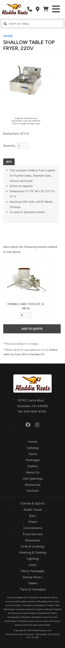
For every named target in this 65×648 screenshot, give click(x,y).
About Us (32, 472)
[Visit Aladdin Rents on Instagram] (37, 425)
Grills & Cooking (32, 546)
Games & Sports (33, 503)
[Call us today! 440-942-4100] (29, 9)
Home (32, 442)
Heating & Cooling (32, 552)
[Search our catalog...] (5, 23)
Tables (32, 583)
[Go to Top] (60, 643)
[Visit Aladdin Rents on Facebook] (28, 425)
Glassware (32, 540)
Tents (32, 454)
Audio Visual (32, 510)
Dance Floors (32, 577)
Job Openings (32, 479)
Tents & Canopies (33, 589)
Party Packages (32, 571)
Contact (32, 491)
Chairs (32, 522)
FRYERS (8, 36)
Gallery (32, 466)
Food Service (32, 534)
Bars (32, 516)
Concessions (32, 528)
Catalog (33, 448)
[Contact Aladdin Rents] (37, 9)
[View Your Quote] (45, 9)
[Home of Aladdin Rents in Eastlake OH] (15, 9)
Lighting (32, 559)
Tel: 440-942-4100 (31, 411)
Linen (32, 565)
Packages (32, 460)
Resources (32, 485)
